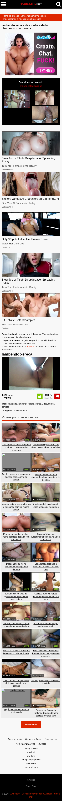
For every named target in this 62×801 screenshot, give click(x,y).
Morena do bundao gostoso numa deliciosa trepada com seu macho (16, 537)
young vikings (31, 767)
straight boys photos (31, 759)
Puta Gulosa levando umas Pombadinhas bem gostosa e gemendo (46, 653)
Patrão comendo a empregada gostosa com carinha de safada (16, 477)
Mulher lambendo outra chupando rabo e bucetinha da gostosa (46, 477)
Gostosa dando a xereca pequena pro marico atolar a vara (46, 596)
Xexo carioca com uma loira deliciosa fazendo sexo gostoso (16, 683)
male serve (31, 763)
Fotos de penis (15, 739)
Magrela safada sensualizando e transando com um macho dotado (16, 507)
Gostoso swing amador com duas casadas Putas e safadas (46, 446)
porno (38, 404)
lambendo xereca (26, 404)
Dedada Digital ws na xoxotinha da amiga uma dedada (16, 567)
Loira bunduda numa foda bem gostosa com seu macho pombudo (16, 447)
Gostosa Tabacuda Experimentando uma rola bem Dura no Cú (45, 537)
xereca (51, 404)
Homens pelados (33, 739)
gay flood (31, 756)
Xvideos (42, 744)
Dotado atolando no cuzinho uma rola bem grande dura (16, 625)
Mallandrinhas (20, 410)
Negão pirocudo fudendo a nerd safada (16, 710)
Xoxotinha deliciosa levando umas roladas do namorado (46, 505)
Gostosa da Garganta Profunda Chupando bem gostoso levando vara (46, 713)
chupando (12, 404)
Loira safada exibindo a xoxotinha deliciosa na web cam (46, 567)
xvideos (30, 346)
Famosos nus (51, 739)
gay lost (31, 752)
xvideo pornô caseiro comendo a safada (45, 681)
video (44, 404)
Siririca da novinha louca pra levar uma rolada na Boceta (16, 652)
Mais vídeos (31, 725)
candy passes (31, 749)
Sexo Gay (31, 786)
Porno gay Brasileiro (25, 744)
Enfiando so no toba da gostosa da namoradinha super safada (16, 596)
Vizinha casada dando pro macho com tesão (46, 625)
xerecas (5, 407)
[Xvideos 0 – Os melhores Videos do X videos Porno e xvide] (31, 4)
